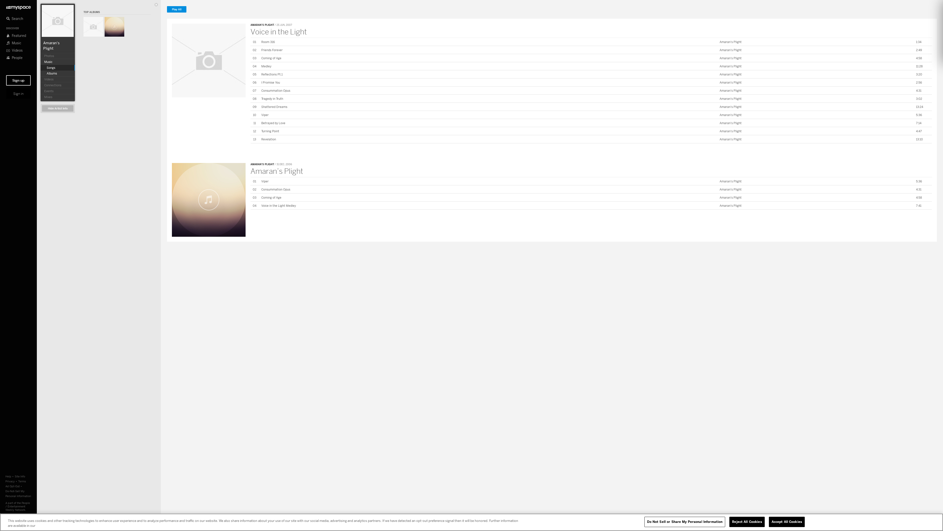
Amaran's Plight (262, 25)
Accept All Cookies (787, 521)
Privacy (10, 481)
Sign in (18, 93)
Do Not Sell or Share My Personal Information (685, 521)
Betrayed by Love (273, 123)
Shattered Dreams (274, 107)
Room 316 (268, 42)
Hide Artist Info (58, 108)
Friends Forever (272, 50)
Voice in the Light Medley (278, 206)
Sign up (18, 80)
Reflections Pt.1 (272, 74)
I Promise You (270, 82)
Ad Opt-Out (12, 486)
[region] (471, 522)
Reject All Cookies (747, 521)
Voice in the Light (278, 31)
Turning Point (270, 131)
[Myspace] (18, 6)
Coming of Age (271, 58)
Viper (265, 115)
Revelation (268, 139)
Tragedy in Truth (272, 99)
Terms (22, 481)
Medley (266, 66)
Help (8, 476)
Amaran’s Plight (276, 171)
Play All (176, 9)
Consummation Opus (275, 90)
